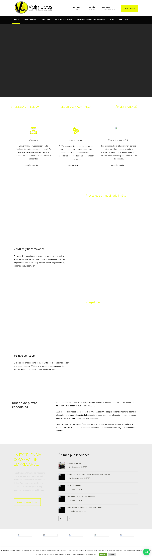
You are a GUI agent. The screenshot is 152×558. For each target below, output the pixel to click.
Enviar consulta (129, 8)
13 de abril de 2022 (76, 500)
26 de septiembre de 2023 (79, 478)
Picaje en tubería (74, 485)
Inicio (16, 20)
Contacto (123, 20)
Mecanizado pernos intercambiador (81, 496)
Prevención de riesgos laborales (91, 20)
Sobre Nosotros (30, 20)
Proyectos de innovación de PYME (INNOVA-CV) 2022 (88, 474)
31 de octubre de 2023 (78, 467)
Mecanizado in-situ (63, 20)
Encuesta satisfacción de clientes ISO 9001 (84, 507)
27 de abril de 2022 (76, 489)
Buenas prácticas (74, 463)
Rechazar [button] (112, 555)
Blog (112, 20)
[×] (146, 552)
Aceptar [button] (102, 555)
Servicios (46, 20)
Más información (31, 165)
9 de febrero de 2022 (77, 511)
